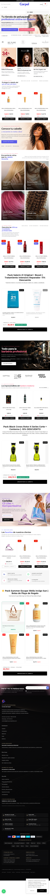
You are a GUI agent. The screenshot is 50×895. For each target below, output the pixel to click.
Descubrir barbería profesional (10, 745)
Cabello (3, 728)
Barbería (4, 733)
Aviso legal (4, 872)
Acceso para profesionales (26, 29)
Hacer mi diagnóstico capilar (10, 29)
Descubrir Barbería (7, 363)
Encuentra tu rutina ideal (8, 769)
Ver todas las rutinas (6, 762)
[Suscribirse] (47, 687)
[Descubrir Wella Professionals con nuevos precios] (8, 57)
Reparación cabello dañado (8, 757)
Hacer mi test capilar (8, 141)
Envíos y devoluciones (7, 789)
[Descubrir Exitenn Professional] (20, 43)
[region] (25, 62)
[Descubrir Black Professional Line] (25, 57)
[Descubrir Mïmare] (9, 42)
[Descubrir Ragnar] (9, 376)
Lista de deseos (5, 786)
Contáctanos (5, 794)
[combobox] (7, 4)
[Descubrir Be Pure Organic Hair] (41, 57)
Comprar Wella (5, 75)
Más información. (37, 887)
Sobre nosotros (5, 779)
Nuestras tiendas (6, 792)
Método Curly (5, 755)
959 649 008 (28, 859)
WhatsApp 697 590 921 (35, 859)
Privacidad (9, 872)
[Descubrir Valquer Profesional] (32, 42)
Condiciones (18, 872)
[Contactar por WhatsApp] (4, 891)
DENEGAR (32, 890)
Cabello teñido (5, 760)
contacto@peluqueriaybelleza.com (9, 720)
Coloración (4, 731)
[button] (15, 93)
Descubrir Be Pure (38, 76)
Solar (3, 736)
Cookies (13, 872)
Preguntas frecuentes (7, 781)
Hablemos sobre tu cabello (9, 801)
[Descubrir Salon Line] (43, 43)
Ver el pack (7, 519)
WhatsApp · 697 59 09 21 (7, 718)
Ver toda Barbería (43, 387)
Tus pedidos (4, 784)
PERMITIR (42, 890)
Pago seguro (32, 872)
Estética (4, 738)
